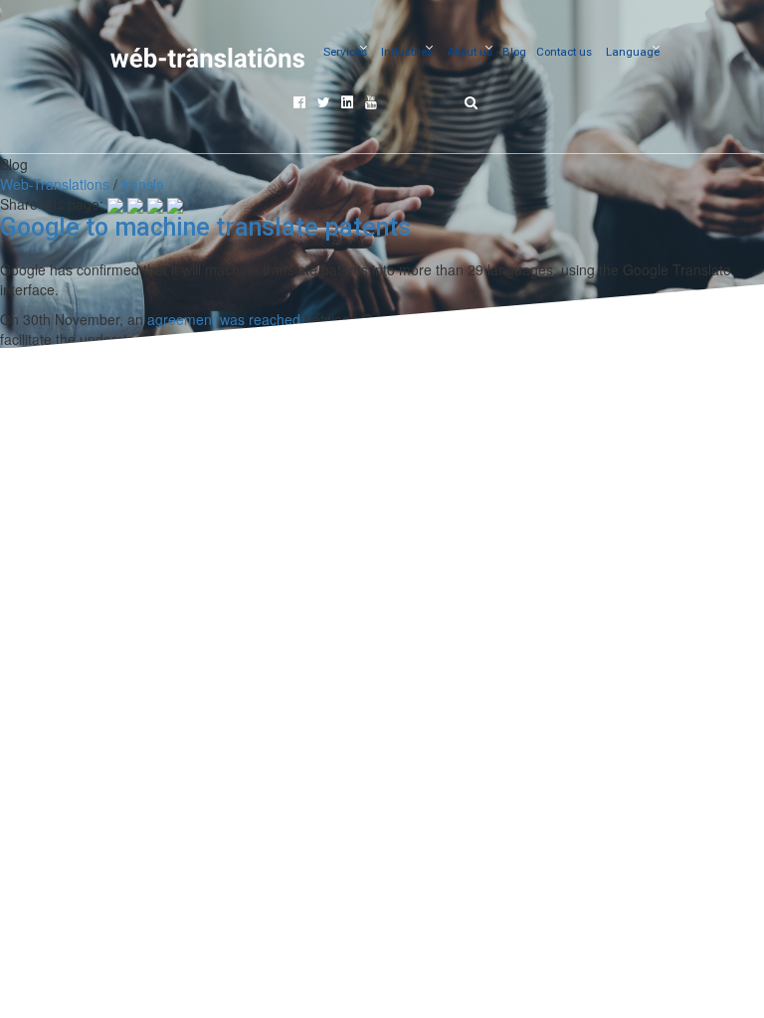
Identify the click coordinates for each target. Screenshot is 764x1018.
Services (345, 52)
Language (633, 52)
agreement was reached (223, 319)
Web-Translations (54, 184)
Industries (407, 52)
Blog (514, 52)
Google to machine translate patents (205, 227)
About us (469, 52)
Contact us (564, 52)
